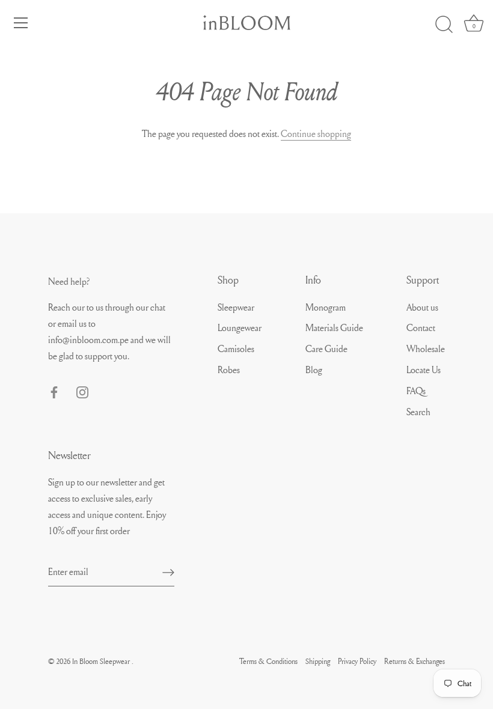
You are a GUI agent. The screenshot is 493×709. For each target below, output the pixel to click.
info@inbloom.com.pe (89, 339)
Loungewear (240, 327)
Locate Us (423, 369)
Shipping (317, 661)
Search (418, 411)
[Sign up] (168, 571)
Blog (313, 369)
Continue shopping (316, 133)
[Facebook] (54, 390)
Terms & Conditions (268, 661)
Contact (420, 327)
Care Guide (326, 348)
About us (422, 307)
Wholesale (425, 348)
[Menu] (21, 23)
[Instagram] (82, 390)
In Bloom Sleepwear (102, 661)
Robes (229, 369)
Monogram (325, 307)
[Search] (443, 24)
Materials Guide (334, 327)
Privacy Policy (357, 661)
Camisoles (236, 348)
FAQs (416, 390)
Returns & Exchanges (414, 661)
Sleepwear (236, 307)
